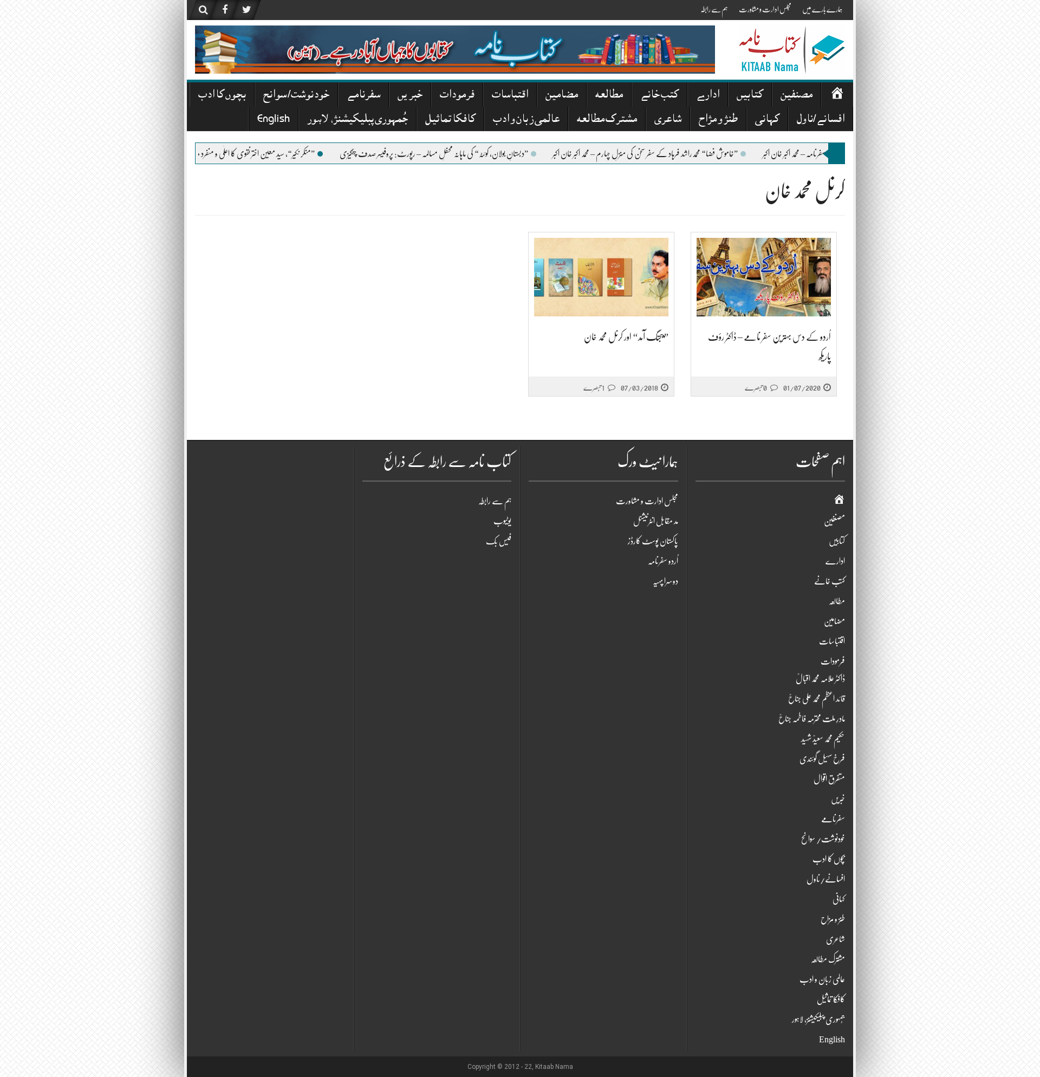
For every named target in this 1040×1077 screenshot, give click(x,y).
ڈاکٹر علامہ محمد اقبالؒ (820, 679)
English (273, 120)
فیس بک (498, 541)
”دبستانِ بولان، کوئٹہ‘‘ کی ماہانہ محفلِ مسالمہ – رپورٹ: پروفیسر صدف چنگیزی (471, 154)
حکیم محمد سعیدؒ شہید (823, 739)
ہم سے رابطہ (714, 9)
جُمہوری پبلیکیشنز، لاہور (357, 120)
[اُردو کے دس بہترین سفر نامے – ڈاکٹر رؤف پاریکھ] (764, 277)
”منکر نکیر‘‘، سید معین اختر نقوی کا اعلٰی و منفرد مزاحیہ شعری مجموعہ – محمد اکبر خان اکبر (249, 154)
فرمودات (457, 95)
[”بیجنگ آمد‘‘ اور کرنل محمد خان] (601, 277)
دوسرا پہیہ (665, 581)
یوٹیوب (502, 521)
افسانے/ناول (820, 120)
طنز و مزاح (718, 120)
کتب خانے (659, 95)
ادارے (707, 95)
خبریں (410, 95)
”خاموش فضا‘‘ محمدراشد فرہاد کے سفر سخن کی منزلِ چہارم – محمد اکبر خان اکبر (682, 154)
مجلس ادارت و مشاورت (765, 9)
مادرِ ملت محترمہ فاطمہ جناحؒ (811, 719)
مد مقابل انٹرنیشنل (655, 521)
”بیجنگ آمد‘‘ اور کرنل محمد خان (626, 337)
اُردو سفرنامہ (663, 561)
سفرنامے (363, 95)
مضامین (561, 95)
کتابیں (750, 95)
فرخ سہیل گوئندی (822, 759)
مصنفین (796, 95)
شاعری (667, 120)
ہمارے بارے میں (822, 9)
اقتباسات (510, 95)
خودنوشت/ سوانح (296, 95)
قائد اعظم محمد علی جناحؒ (816, 699)
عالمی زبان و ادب (526, 120)
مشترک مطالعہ (607, 120)
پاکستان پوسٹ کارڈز (653, 541)
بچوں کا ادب (222, 95)
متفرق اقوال (829, 779)
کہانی (767, 120)
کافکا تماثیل (450, 120)
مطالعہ (609, 95)
